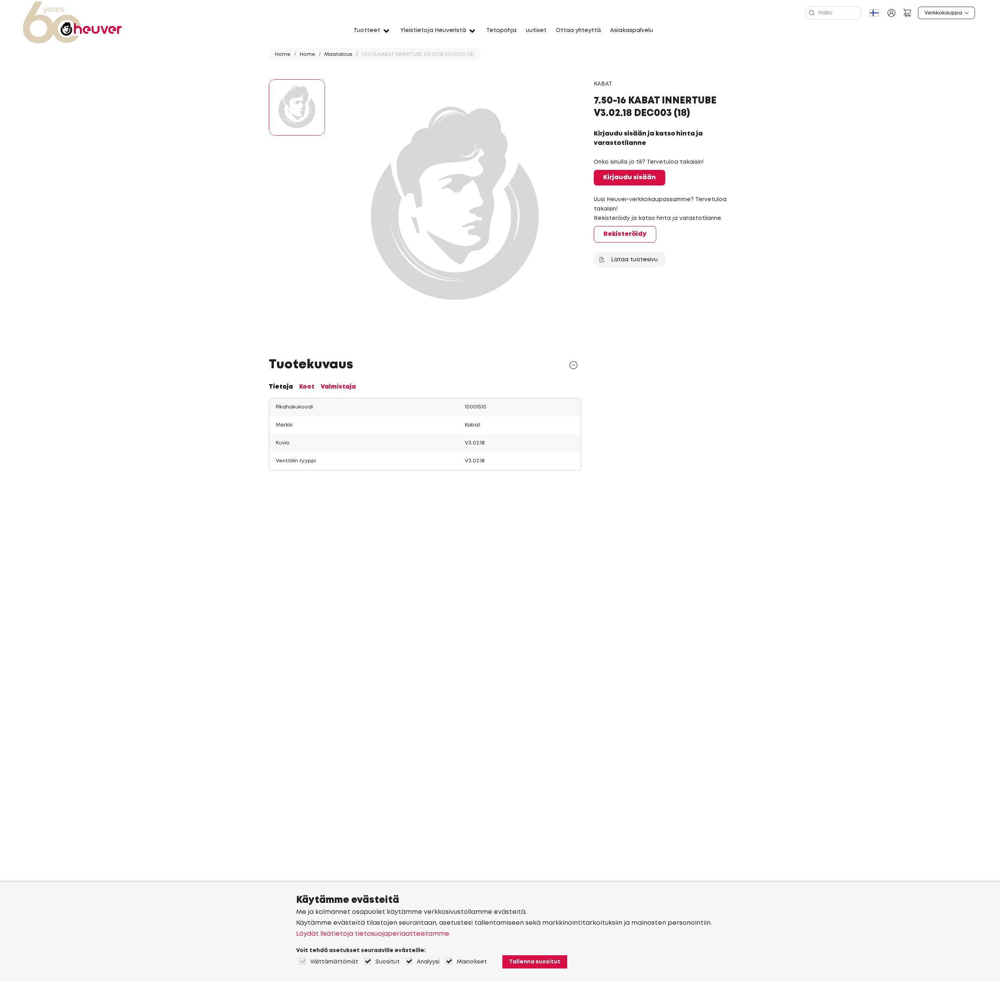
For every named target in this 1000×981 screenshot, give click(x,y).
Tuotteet (367, 30)
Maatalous (338, 54)
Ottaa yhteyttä (578, 30)
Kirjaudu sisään (629, 177)
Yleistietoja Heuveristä (433, 30)
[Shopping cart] (907, 13)
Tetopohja (501, 30)
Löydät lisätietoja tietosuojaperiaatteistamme (372, 934)
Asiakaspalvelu (631, 30)
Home (283, 54)
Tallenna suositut (535, 962)
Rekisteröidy (625, 234)
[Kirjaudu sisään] (891, 13)
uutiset (536, 30)
